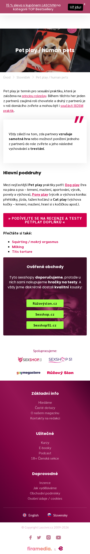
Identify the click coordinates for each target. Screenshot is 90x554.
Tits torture (22, 251)
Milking (18, 246)
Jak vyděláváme (45, 488)
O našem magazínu (45, 412)
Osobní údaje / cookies (45, 498)
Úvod (6, 77)
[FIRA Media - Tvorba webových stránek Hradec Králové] (39, 549)
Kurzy (45, 442)
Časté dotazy (45, 407)
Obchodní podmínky (45, 493)
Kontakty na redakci (45, 418)
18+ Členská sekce (45, 458)
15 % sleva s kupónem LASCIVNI (31, 5)
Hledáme (45, 402)
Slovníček (23, 77)
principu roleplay (34, 95)
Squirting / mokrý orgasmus (35, 241)
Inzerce (45, 482)
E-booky (45, 447)
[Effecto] (60, 548)
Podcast (45, 453)
